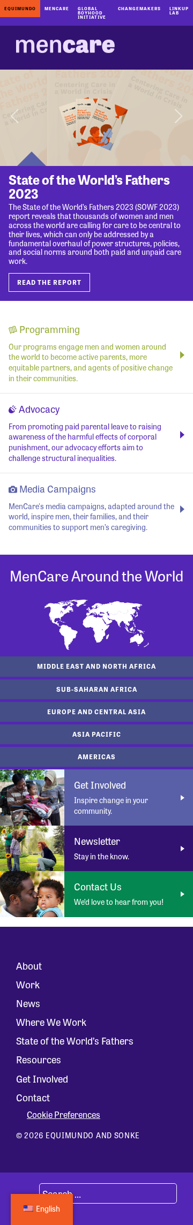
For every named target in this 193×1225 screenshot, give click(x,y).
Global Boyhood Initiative (92, 12)
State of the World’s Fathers (74, 1040)
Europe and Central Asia (96, 711)
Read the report (49, 282)
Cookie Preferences (63, 1114)
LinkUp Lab (179, 10)
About (29, 965)
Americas (97, 756)
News (28, 1003)
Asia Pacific (96, 734)
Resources (38, 1059)
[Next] (177, 118)
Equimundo (20, 8)
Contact (33, 1097)
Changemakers (139, 8)
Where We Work (51, 1022)
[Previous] (16, 118)
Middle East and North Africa (96, 666)
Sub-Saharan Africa (96, 689)
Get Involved (42, 1078)
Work (28, 984)
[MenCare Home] (65, 48)
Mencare (56, 8)
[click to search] (26, 1193)
